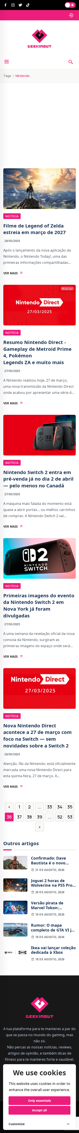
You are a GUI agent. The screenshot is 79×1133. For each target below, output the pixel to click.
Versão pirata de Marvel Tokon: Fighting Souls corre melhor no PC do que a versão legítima (53, 905)
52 (59, 817)
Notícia (11, 216)
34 (59, 807)
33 (49, 807)
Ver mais (10, 273)
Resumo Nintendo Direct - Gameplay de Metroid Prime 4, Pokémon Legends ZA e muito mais (37, 352)
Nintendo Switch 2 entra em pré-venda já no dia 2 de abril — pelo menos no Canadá (38, 479)
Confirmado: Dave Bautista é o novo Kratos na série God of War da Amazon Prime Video (53, 860)
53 (69, 817)
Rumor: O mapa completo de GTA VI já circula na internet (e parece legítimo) (52, 927)
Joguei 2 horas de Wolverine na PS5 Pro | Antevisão (53, 883)
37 (19, 817)
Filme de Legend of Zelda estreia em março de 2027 (34, 229)
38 (29, 817)
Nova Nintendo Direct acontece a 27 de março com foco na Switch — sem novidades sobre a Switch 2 (37, 735)
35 (69, 807)
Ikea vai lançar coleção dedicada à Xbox (53, 950)
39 (39, 817)
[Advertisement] (39, 112)
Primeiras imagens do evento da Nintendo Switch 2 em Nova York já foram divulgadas (38, 605)
